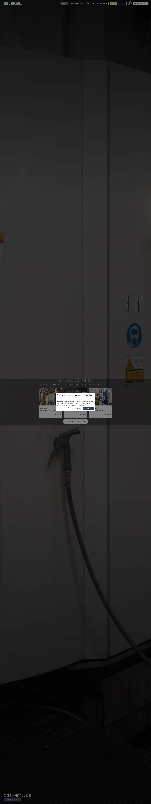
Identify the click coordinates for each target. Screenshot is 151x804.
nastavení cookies (75, 408)
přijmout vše (88, 408)
